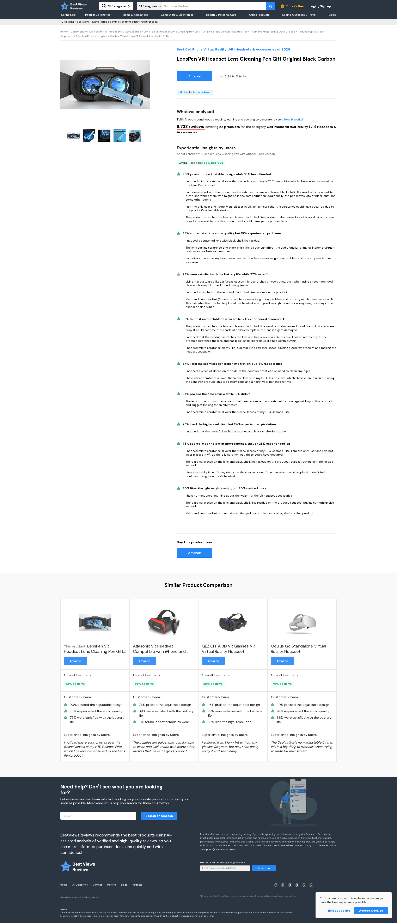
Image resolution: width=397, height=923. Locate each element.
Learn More (291, 896)
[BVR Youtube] (297, 880)
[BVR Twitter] (290, 880)
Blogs (124, 884)
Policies (111, 884)
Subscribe (264, 868)
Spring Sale (68, 15)
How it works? (294, 119)
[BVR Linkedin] (311, 880)
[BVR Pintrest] (304, 880)
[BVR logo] (73, 6)
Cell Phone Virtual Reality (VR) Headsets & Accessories (106, 31)
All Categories (80, 884)
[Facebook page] (276, 880)
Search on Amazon (159, 816)
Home (64, 31)
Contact (97, 884)
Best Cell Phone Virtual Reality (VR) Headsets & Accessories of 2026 (233, 49)
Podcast (137, 884)
